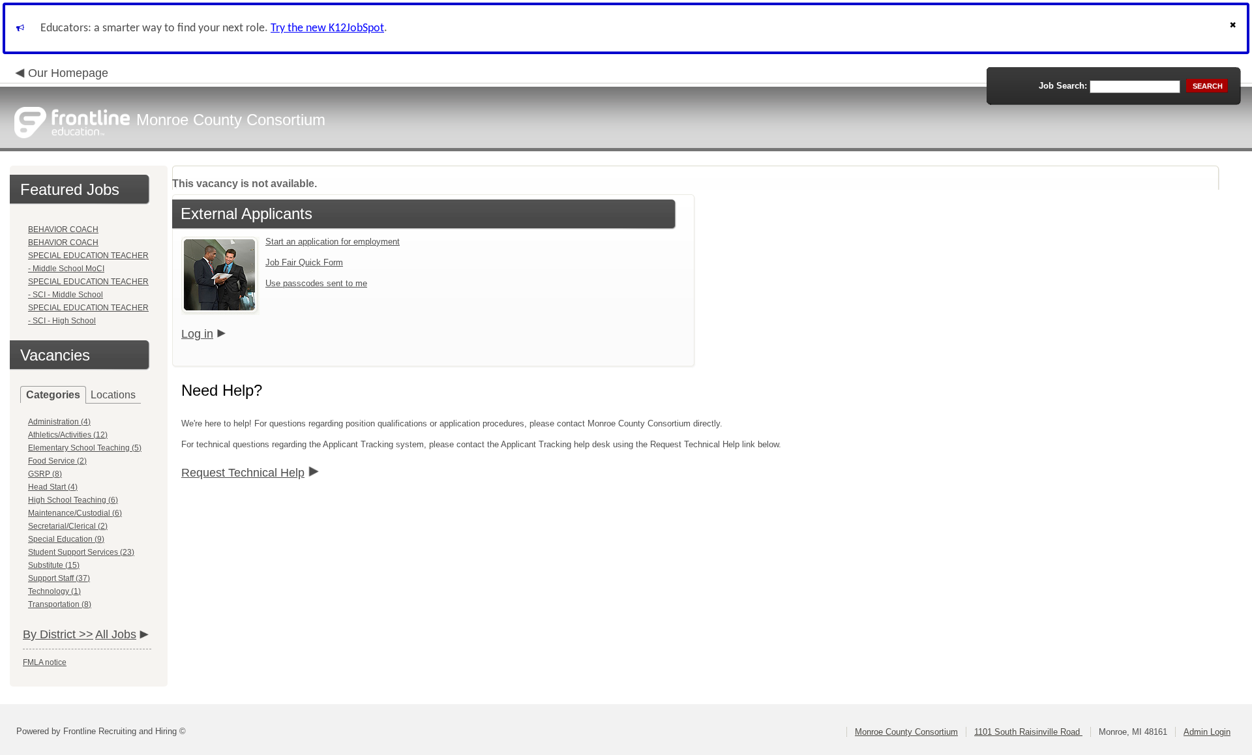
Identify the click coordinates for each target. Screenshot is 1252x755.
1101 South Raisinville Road (1028, 732)
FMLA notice (45, 662)
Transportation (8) (59, 604)
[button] (1234, 28)
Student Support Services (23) (81, 552)
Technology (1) (54, 591)
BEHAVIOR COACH (63, 229)
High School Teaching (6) (73, 500)
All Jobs (115, 634)
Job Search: (1063, 86)
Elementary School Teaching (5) (85, 447)
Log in (197, 334)
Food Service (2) (57, 461)
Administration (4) (59, 421)
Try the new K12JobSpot (327, 28)
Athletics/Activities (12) (68, 434)
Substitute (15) (54, 565)
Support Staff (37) (59, 578)
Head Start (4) (53, 487)
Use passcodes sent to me (316, 283)
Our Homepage (68, 73)
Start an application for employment (332, 241)
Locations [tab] (113, 394)
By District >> (58, 634)
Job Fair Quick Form (304, 262)
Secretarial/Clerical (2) (68, 526)
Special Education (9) (66, 539)
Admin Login (1207, 732)
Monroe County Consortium (906, 732)
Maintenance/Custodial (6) (75, 513)
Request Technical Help (243, 473)
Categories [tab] (53, 394)
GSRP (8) (45, 474)
